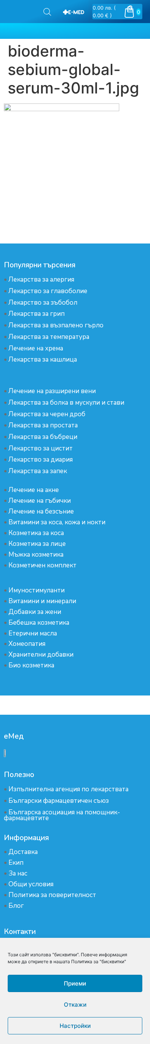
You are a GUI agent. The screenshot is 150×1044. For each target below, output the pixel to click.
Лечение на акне (33, 489)
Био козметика (31, 665)
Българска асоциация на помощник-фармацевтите (62, 815)
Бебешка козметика (38, 622)
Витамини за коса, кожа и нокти (56, 522)
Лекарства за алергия (41, 279)
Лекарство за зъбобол (42, 302)
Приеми (75, 983)
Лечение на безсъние (41, 511)
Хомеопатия (26, 643)
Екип (15, 862)
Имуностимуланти (36, 590)
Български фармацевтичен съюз (58, 800)
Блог (16, 905)
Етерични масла (32, 633)
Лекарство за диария (40, 459)
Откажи (75, 1004)
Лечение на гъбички (39, 500)
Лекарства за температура (48, 336)
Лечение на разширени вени (52, 391)
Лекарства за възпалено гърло (55, 325)
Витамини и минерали (42, 601)
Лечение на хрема (35, 348)
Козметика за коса (36, 533)
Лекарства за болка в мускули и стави (66, 402)
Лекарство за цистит (40, 448)
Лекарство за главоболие (47, 291)
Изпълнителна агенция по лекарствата (68, 789)
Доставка (23, 851)
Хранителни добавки (40, 654)
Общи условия (30, 884)
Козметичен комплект (42, 565)
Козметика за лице (37, 543)
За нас (17, 873)
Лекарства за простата (43, 425)
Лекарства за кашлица (42, 359)
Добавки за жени (34, 611)
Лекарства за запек (37, 471)
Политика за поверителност (52, 895)
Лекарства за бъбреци (42, 436)
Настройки (75, 1025)
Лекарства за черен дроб (46, 414)
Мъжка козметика (35, 554)
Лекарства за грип (36, 313)
